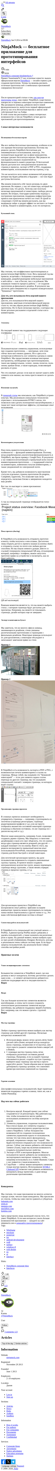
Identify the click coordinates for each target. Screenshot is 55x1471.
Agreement (11, 1435)
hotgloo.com (6, 1211)
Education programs (14, 1453)
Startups (9, 1456)
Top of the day (7, 1344)
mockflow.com (7, 1208)
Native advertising (14, 1451)
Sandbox (10, 1416)
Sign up (9, 1397)
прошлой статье (10, 395)
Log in (9, 1394)
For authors (11, 1427)
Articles (9, 1406)
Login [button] (3, 17)
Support (20, 1466)
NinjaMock (6, 40)
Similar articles (21, 1344)
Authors (9, 1413)
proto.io (4, 1204)
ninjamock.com (12, 1357)
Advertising (11, 1448)
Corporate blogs (13, 1446)
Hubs (8, 1411)
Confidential (11, 1437)
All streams (10, 2)
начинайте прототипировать (29, 1223)
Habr (15, 1469)
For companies (12, 1430)
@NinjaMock (7, 1316)
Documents (11, 1432)
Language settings (9, 1466)
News (8, 1408)
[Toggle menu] (2, 3)
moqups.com (6, 1206)
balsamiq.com (7, 1201)
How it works (12, 1425)
